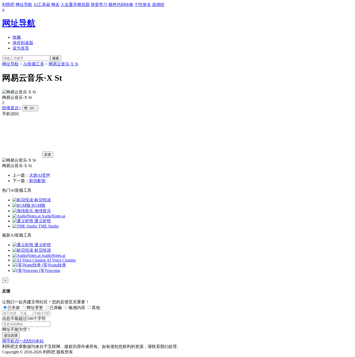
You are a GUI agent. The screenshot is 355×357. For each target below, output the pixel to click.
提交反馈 (11, 335)
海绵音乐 (42, 211)
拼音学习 (99, 4)
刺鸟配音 (37, 180)
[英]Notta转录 (53, 265)
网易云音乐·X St (63, 64)
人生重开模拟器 (75, 4)
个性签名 (142, 4)
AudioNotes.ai (53, 216)
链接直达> (11, 108)
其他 (96, 307)
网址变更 (35, 307)
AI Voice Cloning (61, 260)
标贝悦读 (42, 200)
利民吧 (8, 4)
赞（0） (30, 108)
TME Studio (48, 226)
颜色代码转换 (120, 4)
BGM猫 (37, 205)
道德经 (158, 4)
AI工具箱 (41, 4)
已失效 (14, 307)
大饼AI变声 (39, 175)
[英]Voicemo (49, 270)
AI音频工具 (33, 64)
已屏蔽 (56, 307)
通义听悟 (42, 221)
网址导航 (24, 4)
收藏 (16, 37)
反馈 (47, 154)
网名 (55, 4)
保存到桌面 (22, 42)
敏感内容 (77, 307)
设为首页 (20, 48)
